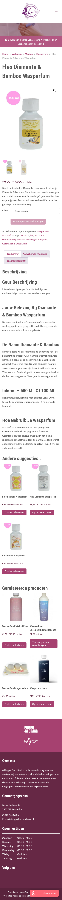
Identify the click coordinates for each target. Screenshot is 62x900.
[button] (54, 90)
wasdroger (31, 239)
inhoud (5, 210)
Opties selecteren (14, 512)
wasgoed (42, 239)
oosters (21, 239)
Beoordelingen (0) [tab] (16, 260)
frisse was (39, 235)
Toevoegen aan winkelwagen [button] (40, 643)
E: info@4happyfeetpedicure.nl (18, 819)
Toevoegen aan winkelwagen (28, 221)
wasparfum (21, 243)
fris (31, 235)
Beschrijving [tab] (12, 253)
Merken (29, 54)
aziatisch (24, 235)
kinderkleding (9, 239)
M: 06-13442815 (10, 815)
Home (5, 54)
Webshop (17, 54)
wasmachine (8, 243)
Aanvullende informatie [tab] (35, 253)
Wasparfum (42, 54)
